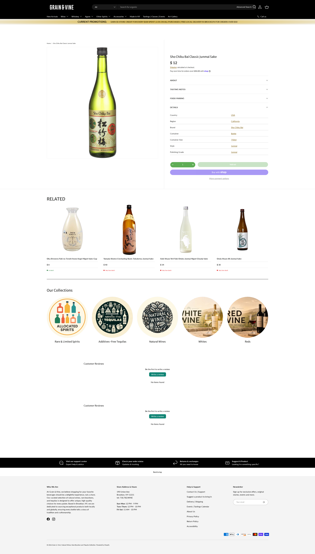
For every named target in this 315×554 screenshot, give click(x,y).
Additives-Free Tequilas (112, 341)
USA (233, 115)
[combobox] (174, 7)
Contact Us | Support (196, 492)
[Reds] (247, 317)
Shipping (173, 67)
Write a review (157, 374)
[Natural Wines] (157, 317)
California (235, 121)
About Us (191, 511)
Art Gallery (172, 16)
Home (49, 43)
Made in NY (135, 16)
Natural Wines (157, 341)
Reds (248, 341)
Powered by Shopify (102, 545)
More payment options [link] (219, 178)
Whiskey (75, 16)
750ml (233, 140)
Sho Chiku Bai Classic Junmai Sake (64, 43)
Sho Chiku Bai (237, 127)
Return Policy (192, 521)
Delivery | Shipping (195, 501)
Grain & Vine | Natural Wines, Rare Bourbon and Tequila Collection (74, 545)
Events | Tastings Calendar (198, 506)
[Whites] (202, 317)
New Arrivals (52, 16)
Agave (87, 16)
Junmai (234, 146)
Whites (202, 341)
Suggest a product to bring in (199, 496)
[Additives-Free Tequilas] (112, 317)
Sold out (233, 164)
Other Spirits (102, 16)
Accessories (119, 16)
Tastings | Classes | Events (154, 16)
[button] (266, 7)
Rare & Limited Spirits (67, 341)
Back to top (157, 472)
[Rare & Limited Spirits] (67, 317)
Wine (63, 16)
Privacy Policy (193, 516)
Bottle (233, 133)
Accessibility (192, 526)
